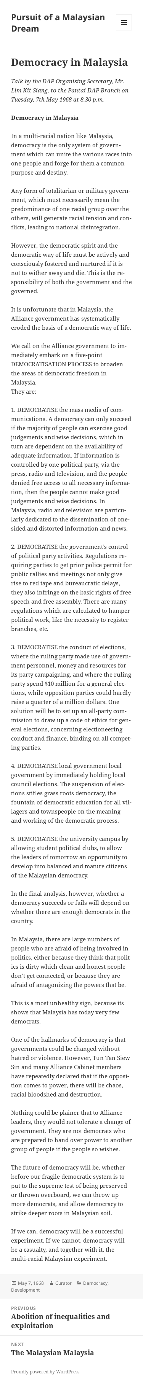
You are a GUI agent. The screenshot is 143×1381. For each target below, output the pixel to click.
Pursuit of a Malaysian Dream (58, 22)
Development (25, 1290)
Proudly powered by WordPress (45, 1371)
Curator (63, 1283)
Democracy (95, 1283)
